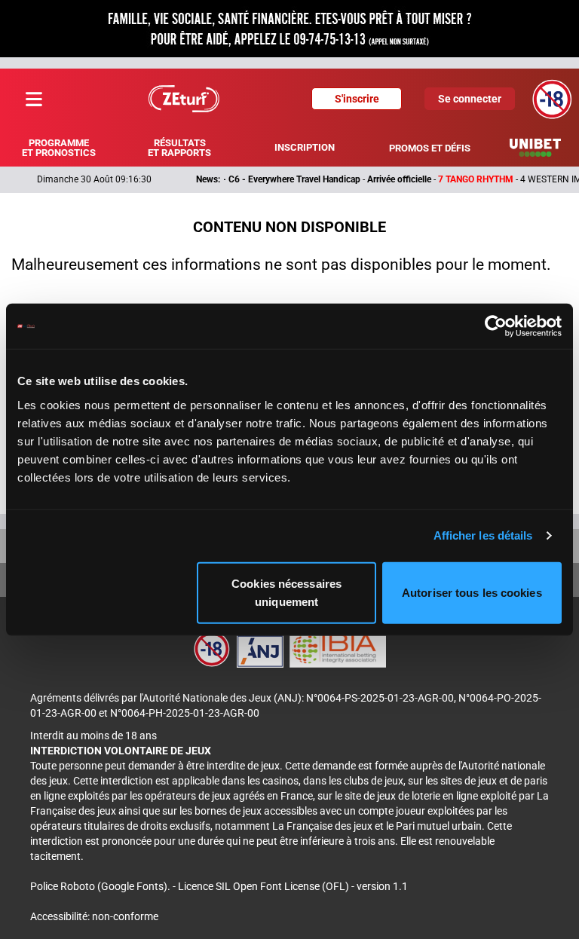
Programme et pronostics (59, 147)
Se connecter (469, 99)
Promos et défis (429, 148)
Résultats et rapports (179, 147)
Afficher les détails (483, 535)
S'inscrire (357, 99)
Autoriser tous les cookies (472, 592)
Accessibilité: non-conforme (94, 916)
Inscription (304, 147)
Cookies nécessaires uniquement (286, 592)
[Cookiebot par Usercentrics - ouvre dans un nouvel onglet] (496, 326)
